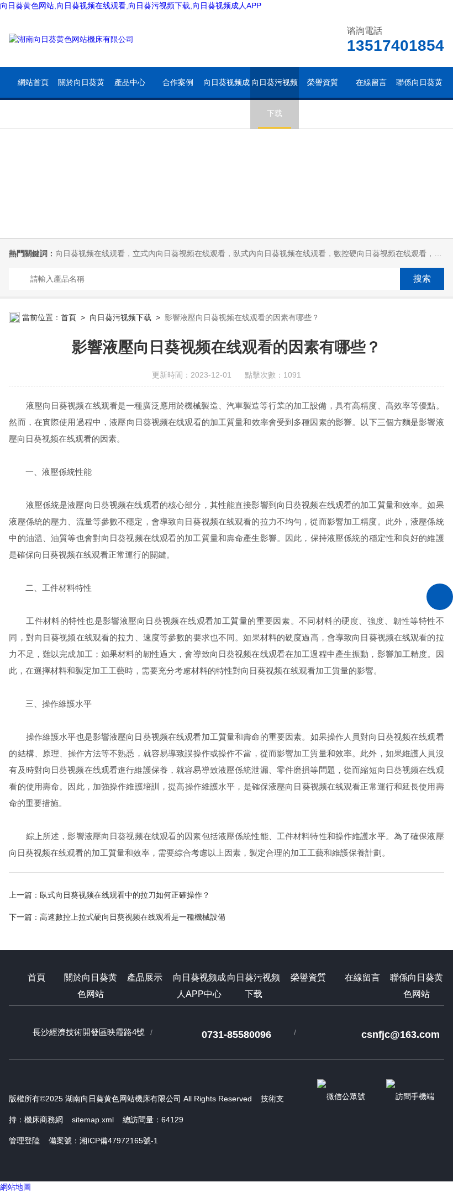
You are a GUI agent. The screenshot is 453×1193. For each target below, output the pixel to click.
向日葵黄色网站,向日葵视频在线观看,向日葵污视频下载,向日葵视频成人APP (130, 5)
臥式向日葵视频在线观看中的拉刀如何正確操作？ (125, 894)
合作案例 (177, 82)
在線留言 (371, 82)
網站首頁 (33, 82)
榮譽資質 (322, 82)
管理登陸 (24, 1140)
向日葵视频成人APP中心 (226, 98)
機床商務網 (43, 1119)
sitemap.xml (93, 1119)
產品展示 (144, 977)
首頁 (68, 317)
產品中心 (129, 82)
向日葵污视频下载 (274, 98)
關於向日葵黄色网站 (81, 98)
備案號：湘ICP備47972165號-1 (103, 1140)
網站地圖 (15, 1187)
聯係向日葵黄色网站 (419, 98)
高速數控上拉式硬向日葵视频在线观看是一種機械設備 (132, 917)
